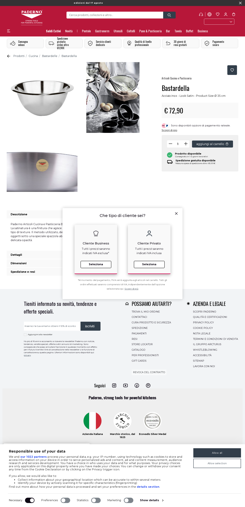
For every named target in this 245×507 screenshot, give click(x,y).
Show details (149, 500)
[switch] (65, 500)
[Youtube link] (125, 385)
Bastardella (69, 56)
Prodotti (18, 56)
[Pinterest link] (148, 385)
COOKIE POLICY (203, 328)
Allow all (217, 452)
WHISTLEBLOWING (205, 349)
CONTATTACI (139, 317)
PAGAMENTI (139, 333)
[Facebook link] (137, 385)
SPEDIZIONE (140, 328)
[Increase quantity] (185, 144)
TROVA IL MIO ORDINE (146, 311)
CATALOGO (138, 349)
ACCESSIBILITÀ (202, 355)
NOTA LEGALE (201, 333)
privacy (27, 355)
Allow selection (217, 463)
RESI (135, 339)
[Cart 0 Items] (233, 15)
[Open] (169, 15)
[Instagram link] (114, 385)
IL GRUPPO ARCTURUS (207, 344)
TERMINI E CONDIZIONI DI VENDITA (215, 339)
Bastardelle (49, 56)
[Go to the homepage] (31, 17)
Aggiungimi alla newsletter (40, 334)
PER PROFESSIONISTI (145, 355)
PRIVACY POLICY (203, 322)
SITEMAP (198, 360)
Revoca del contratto (149, 372)
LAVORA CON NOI (204, 366)
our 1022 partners (33, 456)
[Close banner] (240, 3)
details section (148, 486)
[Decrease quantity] (170, 144)
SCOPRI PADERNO (204, 311)
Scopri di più (169, 130)
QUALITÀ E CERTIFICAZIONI (210, 317)
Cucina (33, 56)
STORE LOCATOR (142, 344)
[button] (69, 31)
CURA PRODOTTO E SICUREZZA (151, 322)
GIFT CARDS (139, 360)
